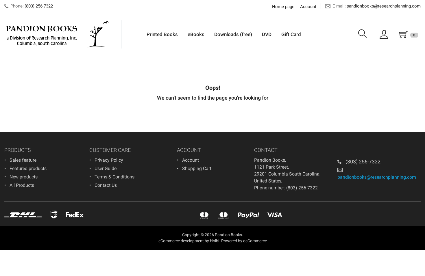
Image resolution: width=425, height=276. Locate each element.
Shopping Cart (196, 168)
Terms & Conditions (114, 177)
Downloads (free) (233, 34)
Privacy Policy (109, 160)
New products (24, 177)
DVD (266, 34)
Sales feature (23, 160)
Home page (283, 6)
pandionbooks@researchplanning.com (384, 6)
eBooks (196, 34)
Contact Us (106, 185)
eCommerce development (181, 240)
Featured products (28, 168)
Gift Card (291, 34)
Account (308, 6)
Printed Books (162, 34)
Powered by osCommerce (244, 240)
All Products (22, 185)
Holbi (214, 240)
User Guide (106, 168)
